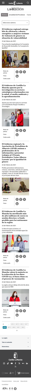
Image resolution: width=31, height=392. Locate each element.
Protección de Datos (7, 381)
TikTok (8, 363)
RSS (15, 366)
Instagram (4, 363)
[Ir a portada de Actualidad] (15, 9)
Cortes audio (6, 78)
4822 (23, 327)
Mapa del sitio (24, 381)
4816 (22, 324)
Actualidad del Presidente (17, 15)
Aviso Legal (16, 381)
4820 (13, 327)
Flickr (23, 363)
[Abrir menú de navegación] (3, 3)
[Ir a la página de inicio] (15, 3)
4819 (9, 327)
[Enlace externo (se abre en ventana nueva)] (12, 388)
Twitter (19, 363)
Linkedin (27, 363)
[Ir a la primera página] (4, 324)
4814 (12, 324)
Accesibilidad (5, 384)
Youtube (12, 363)
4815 (17, 324)
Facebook (15, 363)
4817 (26, 324)
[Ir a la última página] (15, 330)
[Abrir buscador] (28, 3)
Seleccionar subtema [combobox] (9, 22)
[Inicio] (15, 356)
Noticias (4, 15)
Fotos (4, 76)
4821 (18, 327)
